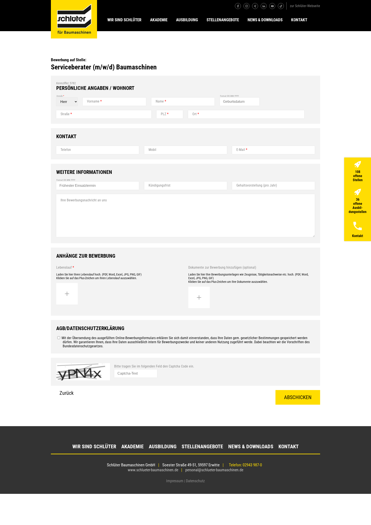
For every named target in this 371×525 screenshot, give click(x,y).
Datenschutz (195, 481)
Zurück (66, 393)
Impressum (174, 481)
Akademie (158, 19)
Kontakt (299, 19)
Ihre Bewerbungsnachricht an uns (84, 200)
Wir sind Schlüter (124, 19)
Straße (66, 114)
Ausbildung (187, 19)
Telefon (66, 150)
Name (161, 101)
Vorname (94, 101)
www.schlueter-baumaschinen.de (153, 470)
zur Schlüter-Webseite (305, 6)
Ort (195, 114)
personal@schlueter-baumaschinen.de (214, 470)
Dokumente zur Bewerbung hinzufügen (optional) (222, 267)
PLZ (165, 114)
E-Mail (241, 150)
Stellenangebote (223, 19)
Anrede (60, 96)
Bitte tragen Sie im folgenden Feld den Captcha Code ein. (154, 366)
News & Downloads (265, 19)
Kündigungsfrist (159, 185)
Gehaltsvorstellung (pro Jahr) (256, 185)
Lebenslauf (65, 267)
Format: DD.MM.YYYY (229, 96)
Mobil (152, 150)
